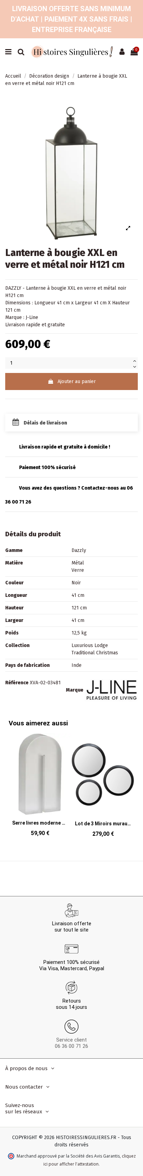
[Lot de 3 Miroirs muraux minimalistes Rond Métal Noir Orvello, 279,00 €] (103, 787)
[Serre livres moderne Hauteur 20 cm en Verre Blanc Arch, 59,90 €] (40, 786)
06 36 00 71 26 (71, 1046)
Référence (16, 683)
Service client (71, 1040)
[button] (127, 780)
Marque (74, 690)
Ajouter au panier (77, 381)
